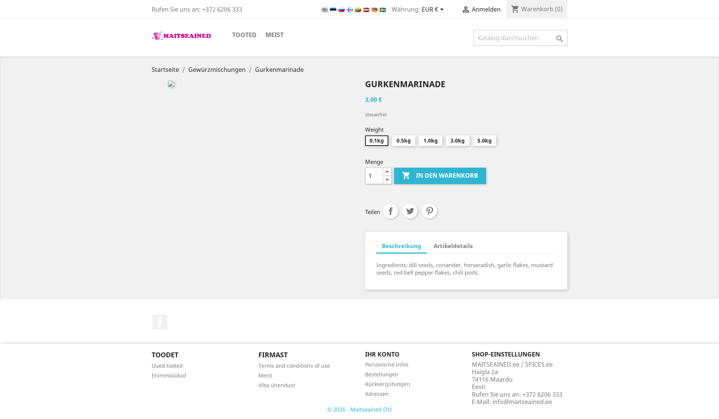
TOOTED (244, 35)
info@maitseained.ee (522, 402)
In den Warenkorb (440, 175)
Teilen (390, 211)
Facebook (159, 322)
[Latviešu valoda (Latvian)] (367, 9)
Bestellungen (381, 374)
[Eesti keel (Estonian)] (334, 9)
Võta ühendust (276, 385)
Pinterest (429, 211)
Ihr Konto (382, 354)
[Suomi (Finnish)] (350, 9)
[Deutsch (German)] (375, 9)
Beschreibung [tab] (401, 246)
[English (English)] (325, 9)
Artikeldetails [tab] (453, 246)
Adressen (377, 393)
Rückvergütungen (387, 384)
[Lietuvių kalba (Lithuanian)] (359, 9)
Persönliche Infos (387, 364)
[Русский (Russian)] (342, 9)
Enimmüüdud (169, 375)
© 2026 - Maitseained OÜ (359, 409)
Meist (274, 35)
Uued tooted (167, 365)
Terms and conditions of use (294, 365)
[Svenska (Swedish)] (382, 9)
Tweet (410, 211)
